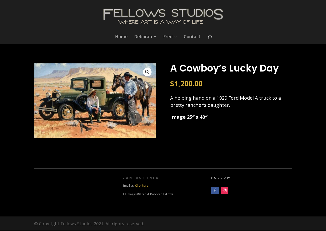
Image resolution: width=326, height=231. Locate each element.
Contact (192, 37)
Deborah (143, 37)
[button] (147, 72)
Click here (141, 186)
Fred (168, 37)
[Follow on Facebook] (215, 190)
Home (121, 37)
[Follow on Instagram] (224, 190)
